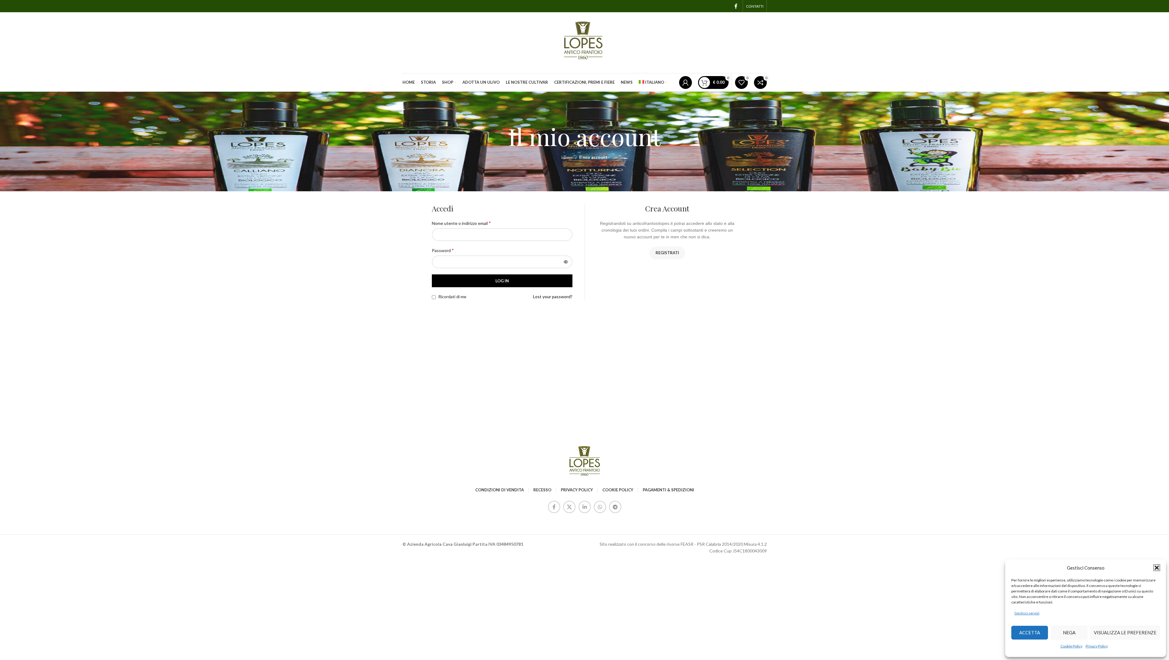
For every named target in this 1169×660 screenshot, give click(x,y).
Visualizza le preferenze (1125, 632)
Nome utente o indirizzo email (461, 223)
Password (443, 250)
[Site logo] (585, 42)
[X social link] (569, 507)
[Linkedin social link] (585, 507)
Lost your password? (552, 296)
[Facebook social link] (736, 6)
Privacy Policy (1097, 646)
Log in (502, 280)
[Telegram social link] (615, 507)
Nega (1069, 632)
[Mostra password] (566, 261)
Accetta (1029, 632)
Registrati (667, 252)
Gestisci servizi (1026, 613)
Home (567, 157)
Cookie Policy (1072, 646)
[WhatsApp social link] (600, 507)
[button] (1157, 568)
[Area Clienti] (685, 82)
